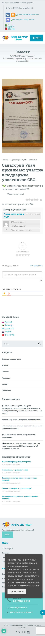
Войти (7, 535)
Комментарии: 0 (14, 464)
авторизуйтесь (36, 265)
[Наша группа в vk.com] (7, 15)
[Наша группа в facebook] (27, 15)
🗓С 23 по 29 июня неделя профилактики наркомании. (18, 436)
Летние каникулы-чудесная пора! (16, 488)
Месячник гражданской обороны (16, 462)
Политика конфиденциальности (24, 585)
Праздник (6, 378)
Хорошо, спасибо (17, 591)
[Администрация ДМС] (6, 224)
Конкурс (5, 365)
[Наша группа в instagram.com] (22, 20)
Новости (5, 160)
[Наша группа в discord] (7, 20)
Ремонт (5, 384)
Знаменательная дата (11, 359)
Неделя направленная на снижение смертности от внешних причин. (22, 427)
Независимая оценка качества (15, 470)
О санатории (7, 549)
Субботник (6, 391)
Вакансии (6, 553)
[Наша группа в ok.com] (13, 15)
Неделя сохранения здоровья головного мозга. (22, 420)
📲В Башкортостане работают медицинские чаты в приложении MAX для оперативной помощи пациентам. (21, 446)
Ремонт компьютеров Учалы (21, 625)
